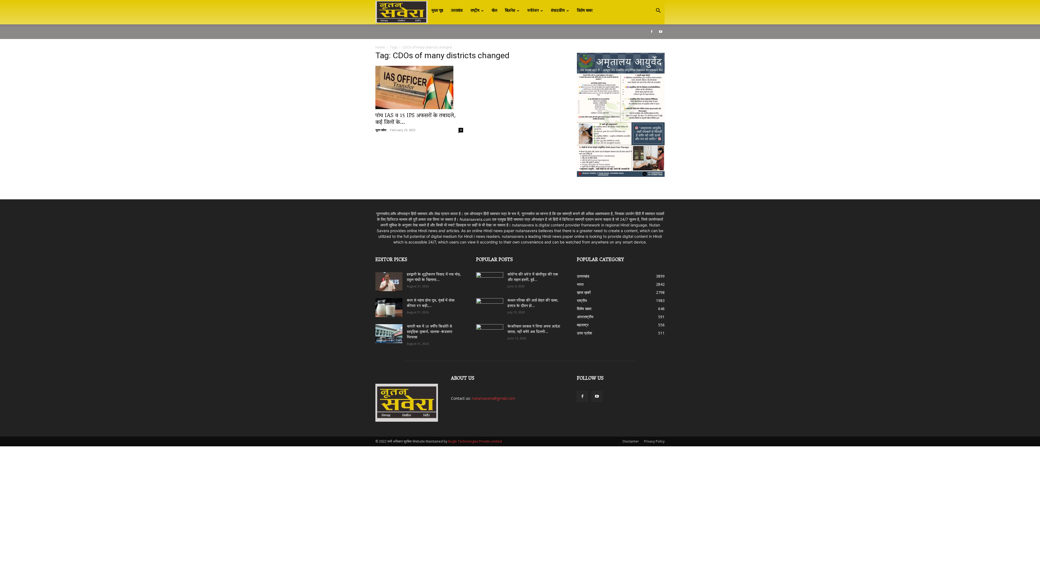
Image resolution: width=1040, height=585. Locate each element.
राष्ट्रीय (474, 11)
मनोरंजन (533, 11)
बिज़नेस (510, 11)
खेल (494, 11)
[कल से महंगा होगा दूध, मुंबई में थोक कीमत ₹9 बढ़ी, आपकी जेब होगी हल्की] (388, 307)
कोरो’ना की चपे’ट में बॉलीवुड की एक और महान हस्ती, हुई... (533, 277)
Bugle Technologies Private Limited (475, 441)
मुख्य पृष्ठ (437, 11)
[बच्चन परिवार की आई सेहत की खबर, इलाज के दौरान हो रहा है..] (489, 305)
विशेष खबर (585, 11)
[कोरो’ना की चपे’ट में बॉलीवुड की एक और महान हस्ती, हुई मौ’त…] (489, 279)
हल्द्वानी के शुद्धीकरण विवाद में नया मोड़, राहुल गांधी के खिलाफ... (434, 277)
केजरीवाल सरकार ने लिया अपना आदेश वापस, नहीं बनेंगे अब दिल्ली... (534, 329)
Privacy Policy (654, 441)
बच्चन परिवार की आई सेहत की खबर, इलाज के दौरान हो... (533, 303)
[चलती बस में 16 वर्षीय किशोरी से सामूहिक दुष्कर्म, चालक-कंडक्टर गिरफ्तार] (388, 333)
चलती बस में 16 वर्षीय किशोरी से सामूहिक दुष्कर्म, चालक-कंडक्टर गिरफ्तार (429, 332)
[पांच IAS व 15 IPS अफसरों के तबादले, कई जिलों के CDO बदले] (419, 87)
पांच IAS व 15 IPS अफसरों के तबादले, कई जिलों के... (415, 119)
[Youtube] (660, 31)
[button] (658, 11)
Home (380, 47)
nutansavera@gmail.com (493, 398)
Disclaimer (631, 441)
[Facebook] (652, 31)
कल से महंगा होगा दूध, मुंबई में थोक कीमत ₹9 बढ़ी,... (431, 303)
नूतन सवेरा (380, 130)
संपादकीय (558, 11)
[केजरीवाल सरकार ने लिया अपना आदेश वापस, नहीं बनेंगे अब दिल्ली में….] (489, 331)
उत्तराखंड (457, 11)
